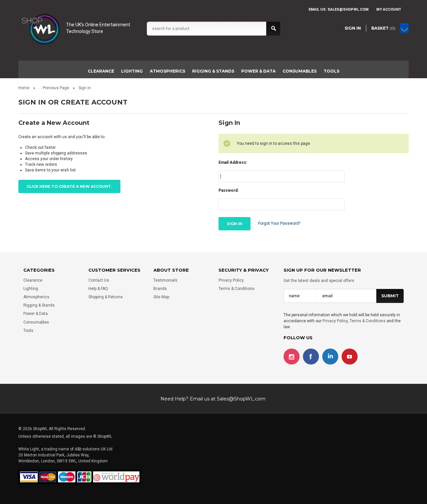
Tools (331, 71)
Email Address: (233, 162)
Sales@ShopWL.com (241, 399)
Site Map (161, 297)
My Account (388, 9)
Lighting (132, 71)
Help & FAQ (98, 288)
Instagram (292, 357)
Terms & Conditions (237, 288)
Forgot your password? (279, 223)
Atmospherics (167, 71)
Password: (229, 190)
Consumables (300, 71)
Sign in (353, 28)
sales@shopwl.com (348, 9)
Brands (160, 288)
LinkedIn (330, 357)
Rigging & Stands (213, 71)
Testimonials (165, 280)
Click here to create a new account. (69, 186)
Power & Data (258, 71)
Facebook (311, 357)
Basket (383, 28)
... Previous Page (54, 88)
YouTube (350, 357)
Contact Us (98, 280)
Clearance (101, 71)
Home (23, 88)
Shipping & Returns (105, 297)
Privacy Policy (231, 280)
